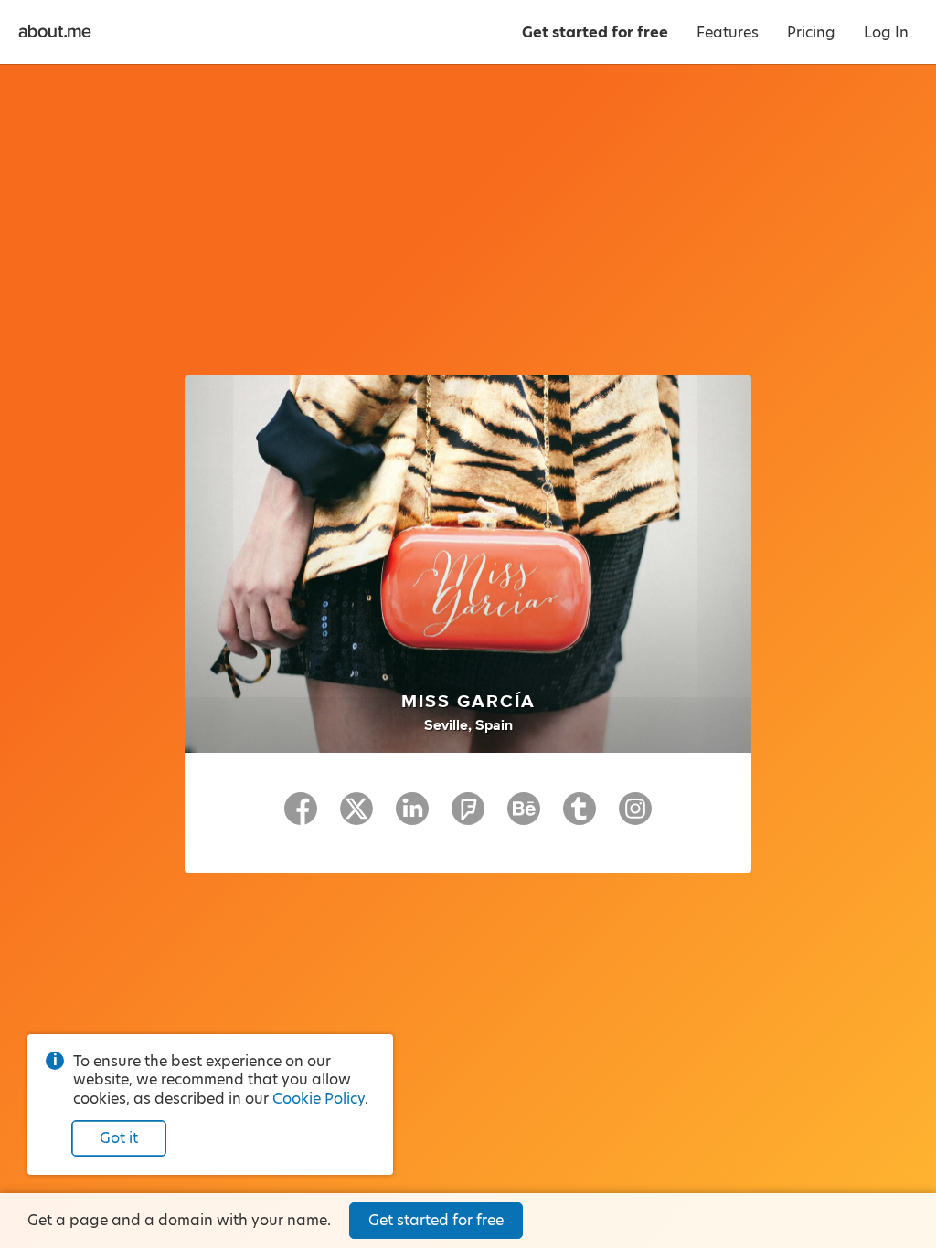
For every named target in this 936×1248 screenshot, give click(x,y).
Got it (119, 1137)
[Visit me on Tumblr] (579, 816)
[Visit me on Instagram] (635, 816)
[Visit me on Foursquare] (468, 816)
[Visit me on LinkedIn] (412, 816)
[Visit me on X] (356, 816)
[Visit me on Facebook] (300, 816)
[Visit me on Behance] (523, 816)
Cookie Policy (318, 1098)
